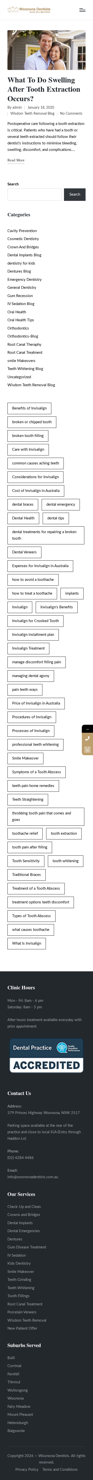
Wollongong (17, 1390)
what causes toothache (30, 930)
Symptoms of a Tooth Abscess (36, 772)
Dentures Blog (19, 271)
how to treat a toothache (32, 593)
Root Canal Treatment (24, 353)
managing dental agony (30, 676)
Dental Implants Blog (24, 255)
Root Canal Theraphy (24, 345)
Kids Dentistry (19, 1263)
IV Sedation (16, 1255)
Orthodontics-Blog (22, 336)
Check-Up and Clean (24, 1207)
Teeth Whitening (20, 1288)
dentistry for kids (21, 263)
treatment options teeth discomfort (40, 902)
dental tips (55, 518)
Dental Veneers (24, 552)
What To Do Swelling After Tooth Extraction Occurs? (43, 89)
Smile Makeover (25, 758)
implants (72, 593)
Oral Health (16, 312)
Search (13, 184)
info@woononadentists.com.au (32, 1177)
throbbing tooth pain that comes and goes (41, 816)
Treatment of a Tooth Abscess (36, 888)
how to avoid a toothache (33, 580)
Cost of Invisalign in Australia (36, 491)
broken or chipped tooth (32, 422)
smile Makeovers (21, 361)
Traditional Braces (26, 875)
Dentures (14, 1239)
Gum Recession (20, 296)
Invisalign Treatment (28, 648)
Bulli (11, 1358)
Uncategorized (19, 377)
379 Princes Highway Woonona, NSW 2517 (43, 1113)
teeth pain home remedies (33, 786)
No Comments (71, 113)
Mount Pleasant (20, 1415)
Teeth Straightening (27, 799)
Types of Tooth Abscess (31, 916)
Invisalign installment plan (33, 635)
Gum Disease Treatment (26, 1247)
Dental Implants (20, 1223)
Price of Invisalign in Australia (36, 703)
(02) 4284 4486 (20, 1158)
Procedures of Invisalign (31, 717)
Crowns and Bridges (23, 1215)
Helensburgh (17, 1423)
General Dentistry (21, 288)
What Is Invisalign (26, 943)
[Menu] (82, 10)
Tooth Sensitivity (26, 861)
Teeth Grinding (19, 1280)
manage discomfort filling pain (36, 662)
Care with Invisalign (28, 449)
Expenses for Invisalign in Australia (40, 566)
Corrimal (14, 1366)
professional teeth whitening (35, 744)
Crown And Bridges (23, 247)
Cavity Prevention (22, 231)
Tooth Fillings (18, 1296)
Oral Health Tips (20, 320)
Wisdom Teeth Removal (26, 1320)
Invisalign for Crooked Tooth (35, 621)
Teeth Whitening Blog (25, 369)
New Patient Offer (22, 1328)
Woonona (15, 1398)
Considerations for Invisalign (35, 477)
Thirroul (13, 1382)
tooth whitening (66, 861)
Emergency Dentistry (24, 280)
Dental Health (23, 518)
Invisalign (20, 607)
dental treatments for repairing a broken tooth (44, 535)
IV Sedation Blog (20, 304)
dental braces (22, 504)
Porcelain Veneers (21, 1312)
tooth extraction (64, 833)
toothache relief (25, 833)
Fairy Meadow (19, 1407)
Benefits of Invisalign (29, 408)
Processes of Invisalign (31, 731)
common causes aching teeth (35, 463)
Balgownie (16, 1431)
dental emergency (60, 504)
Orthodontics (18, 328)
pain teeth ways (25, 690)
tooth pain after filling (29, 847)
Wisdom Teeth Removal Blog (32, 113)
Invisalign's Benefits (56, 607)
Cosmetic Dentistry (23, 239)
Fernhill (13, 1374)
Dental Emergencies (23, 1231)
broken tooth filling (28, 436)
